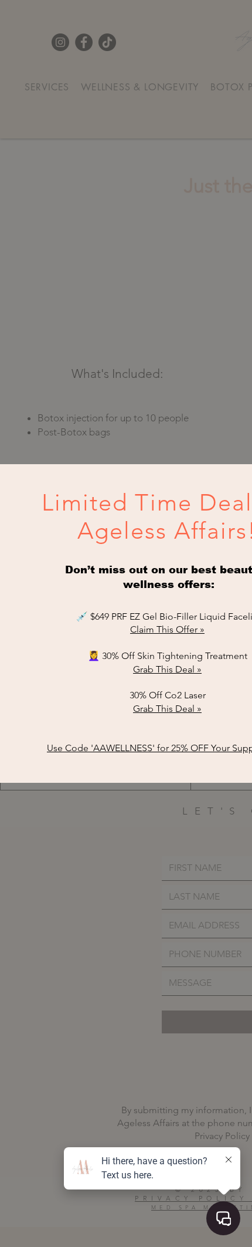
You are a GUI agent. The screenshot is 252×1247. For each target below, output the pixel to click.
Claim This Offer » (167, 629)
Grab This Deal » (167, 669)
